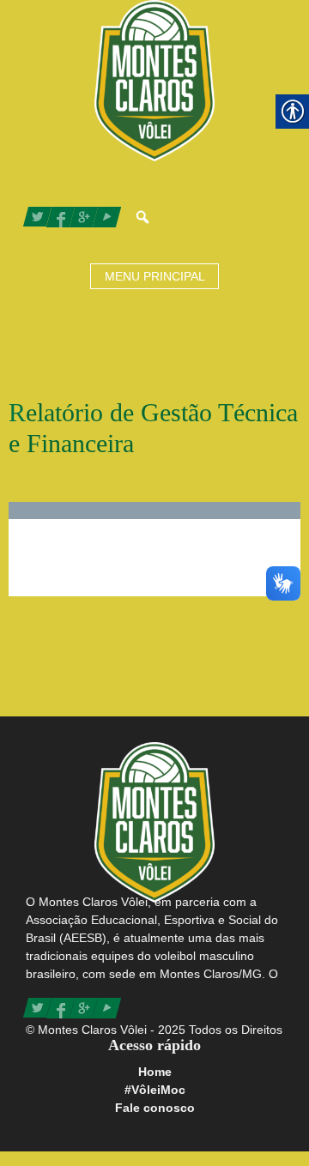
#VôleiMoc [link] (154, 1090)
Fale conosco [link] (155, 1108)
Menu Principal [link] (155, 276)
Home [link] (155, 1071)
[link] (154, 79)
